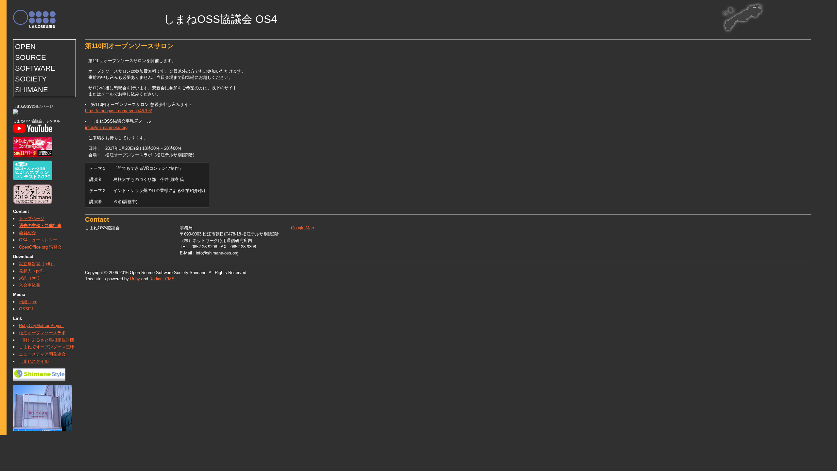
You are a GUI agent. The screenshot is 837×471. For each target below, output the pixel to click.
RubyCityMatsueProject (41, 325)
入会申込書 (29, 285)
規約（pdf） (30, 277)
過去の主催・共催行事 (40, 225)
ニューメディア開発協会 (42, 354)
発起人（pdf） (32, 271)
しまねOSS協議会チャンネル (36, 121)
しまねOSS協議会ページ (33, 106)
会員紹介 (27, 232)
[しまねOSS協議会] (15, 113)
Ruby (135, 278)
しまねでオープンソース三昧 (46, 346)
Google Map (302, 227)
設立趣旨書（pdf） (37, 263)
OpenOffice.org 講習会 (40, 247)
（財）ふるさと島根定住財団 (46, 340)
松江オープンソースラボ (42, 332)
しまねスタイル (34, 361)
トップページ (31, 218)
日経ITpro (28, 301)
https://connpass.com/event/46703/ (118, 110)
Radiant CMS (162, 278)
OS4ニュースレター (38, 239)
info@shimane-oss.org (106, 127)
